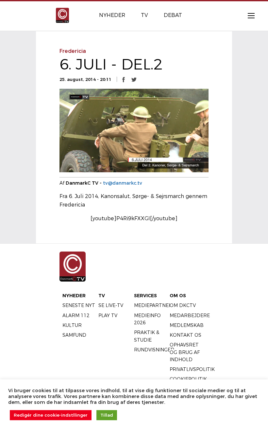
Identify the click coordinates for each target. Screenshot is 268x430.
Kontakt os (185, 335)
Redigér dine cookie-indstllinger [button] (51, 415)
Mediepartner (153, 305)
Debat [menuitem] (173, 15)
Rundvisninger (154, 350)
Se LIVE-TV (110, 305)
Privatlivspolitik (192, 369)
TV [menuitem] (144, 15)
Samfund (74, 335)
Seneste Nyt (78, 305)
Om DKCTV (183, 305)
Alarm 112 (76, 315)
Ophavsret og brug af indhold (185, 352)
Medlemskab (187, 325)
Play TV (107, 315)
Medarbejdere (190, 315)
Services (145, 296)
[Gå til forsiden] (62, 15)
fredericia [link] (72, 51)
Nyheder (74, 296)
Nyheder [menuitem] (112, 15)
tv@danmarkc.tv (122, 183)
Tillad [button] (106, 415)
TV (101, 296)
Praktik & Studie (146, 336)
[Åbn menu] (247, 15)
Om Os (178, 296)
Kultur (72, 325)
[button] (123, 79)
